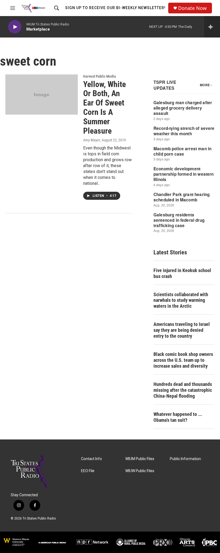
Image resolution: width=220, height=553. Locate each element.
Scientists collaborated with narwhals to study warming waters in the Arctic (180, 300)
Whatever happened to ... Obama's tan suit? (177, 417)
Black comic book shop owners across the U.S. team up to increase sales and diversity (183, 360)
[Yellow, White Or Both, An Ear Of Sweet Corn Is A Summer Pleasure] (41, 94)
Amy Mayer (91, 140)
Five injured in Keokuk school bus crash (182, 273)
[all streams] (212, 26)
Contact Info (91, 459)
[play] (14, 27)
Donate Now (192, 8)
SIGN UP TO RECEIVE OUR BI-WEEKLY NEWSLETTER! (115, 8)
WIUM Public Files (139, 459)
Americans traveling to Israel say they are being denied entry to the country (181, 330)
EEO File (87, 471)
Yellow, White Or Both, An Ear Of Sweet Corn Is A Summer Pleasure (104, 108)
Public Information (185, 459)
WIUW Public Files (139, 471)
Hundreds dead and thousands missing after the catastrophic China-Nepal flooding (182, 390)
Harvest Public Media (99, 76)
